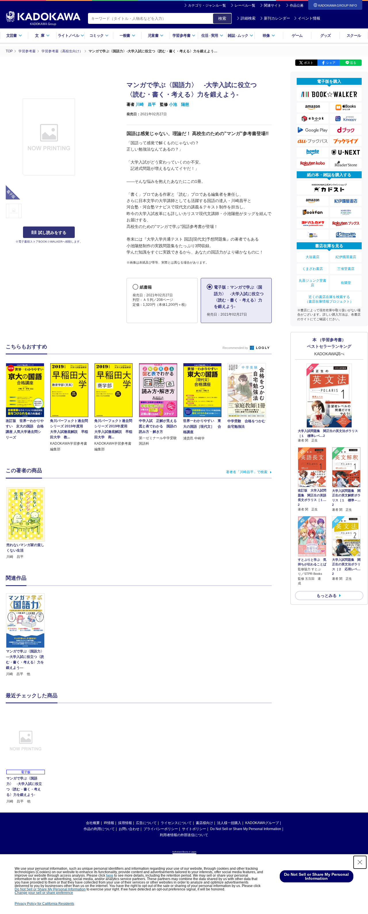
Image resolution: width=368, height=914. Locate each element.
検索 (222, 18)
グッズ (325, 35)
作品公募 (297, 5)
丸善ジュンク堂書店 (312, 283)
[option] (28, 635)
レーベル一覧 (245, 5)
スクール (354, 35)
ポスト (308, 62)
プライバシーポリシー (160, 829)
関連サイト (272, 5)
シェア (331, 62)
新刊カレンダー (277, 18)
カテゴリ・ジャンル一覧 (207, 5)
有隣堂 (346, 283)
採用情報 (125, 823)
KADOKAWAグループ (262, 823)
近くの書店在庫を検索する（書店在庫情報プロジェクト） (329, 299)
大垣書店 (312, 257)
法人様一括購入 (229, 823)
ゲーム (297, 35)
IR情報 (109, 823)
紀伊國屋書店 (346, 257)
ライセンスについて (176, 823)
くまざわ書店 (312, 269)
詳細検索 (248, 18)
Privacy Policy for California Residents (44, 904)
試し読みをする (52, 232)
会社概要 (93, 823)
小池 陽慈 (179, 104)
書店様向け (204, 823)
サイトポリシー (194, 829)
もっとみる (327, 595)
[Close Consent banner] (360, 862)
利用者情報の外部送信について (184, 835)
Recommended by (236, 348)
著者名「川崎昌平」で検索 (246, 472)
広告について (146, 823)
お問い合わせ (129, 829)
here (109, 875)
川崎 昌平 (146, 104)
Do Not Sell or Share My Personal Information (245, 829)
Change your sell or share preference (44, 892)
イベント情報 (309, 18)
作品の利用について (99, 829)
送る (353, 62)
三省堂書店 (345, 269)
